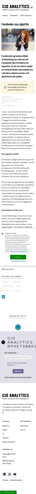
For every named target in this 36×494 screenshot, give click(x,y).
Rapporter (5, 426)
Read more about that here (19, 251)
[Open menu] (32, 7)
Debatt (5, 15)
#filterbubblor (7, 286)
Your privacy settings (8, 492)
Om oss (23, 430)
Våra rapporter (26, 15)
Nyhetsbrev (24, 426)
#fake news (17, 282)
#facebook (5, 282)
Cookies (5, 480)
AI (3, 434)
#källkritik (6, 291)
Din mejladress (10, 353)
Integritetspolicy (16, 480)
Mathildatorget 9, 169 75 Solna (8, 462)
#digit (19, 286)
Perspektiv (14, 15)
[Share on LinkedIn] (3, 296)
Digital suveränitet (8, 442)
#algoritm (17, 291)
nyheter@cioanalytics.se (9, 455)
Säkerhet (5, 438)
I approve (18, 257)
